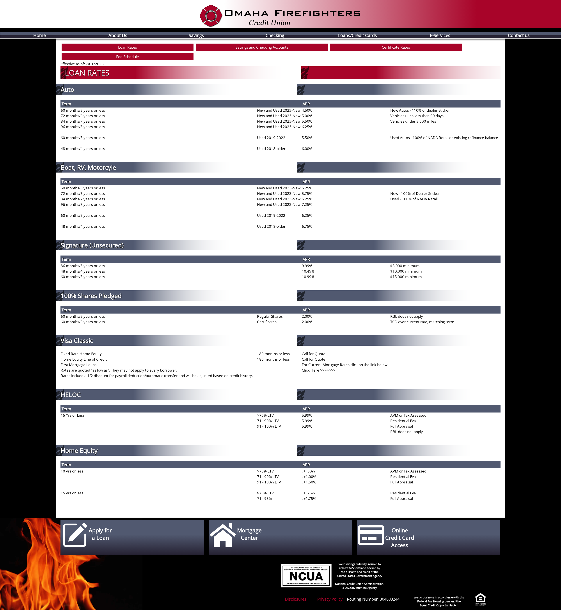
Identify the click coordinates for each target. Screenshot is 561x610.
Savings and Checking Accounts (262, 47)
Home (39, 35)
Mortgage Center (249, 533)
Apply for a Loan (100, 533)
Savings (196, 35)
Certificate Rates (396, 47)
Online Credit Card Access (399, 537)
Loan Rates (127, 47)
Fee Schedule (127, 56)
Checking (275, 35)
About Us (117, 35)
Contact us (519, 35)
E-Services (440, 35)
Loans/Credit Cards (357, 35)
